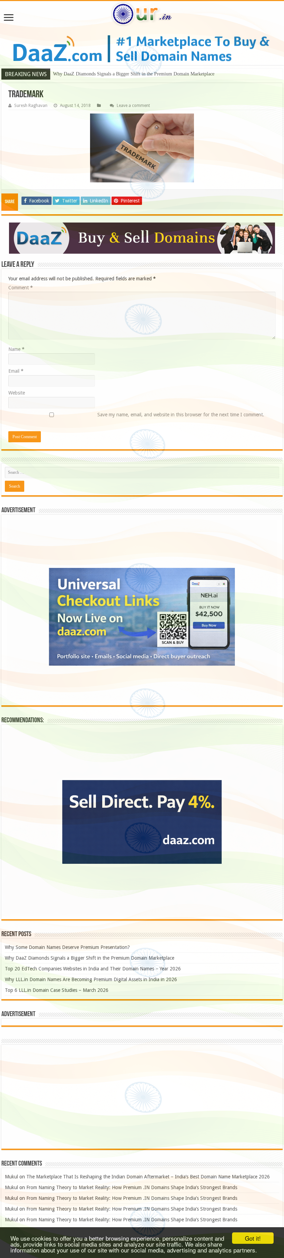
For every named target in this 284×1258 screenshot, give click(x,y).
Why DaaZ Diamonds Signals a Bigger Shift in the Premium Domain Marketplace (133, 73)
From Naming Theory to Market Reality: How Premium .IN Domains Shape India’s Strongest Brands (131, 1187)
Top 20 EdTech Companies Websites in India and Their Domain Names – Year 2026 (93, 968)
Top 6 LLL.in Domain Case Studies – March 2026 (56, 990)
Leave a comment (133, 105)
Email (16, 371)
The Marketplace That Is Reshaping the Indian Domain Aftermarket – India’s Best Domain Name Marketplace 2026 (148, 1176)
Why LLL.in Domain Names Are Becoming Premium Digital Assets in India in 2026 (91, 979)
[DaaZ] (142, 238)
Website (16, 393)
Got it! (253, 1238)
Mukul (11, 1176)
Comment (20, 287)
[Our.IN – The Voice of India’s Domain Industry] (142, 14)
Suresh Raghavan (30, 105)
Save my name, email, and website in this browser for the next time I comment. (180, 414)
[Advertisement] (142, 1096)
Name (16, 349)
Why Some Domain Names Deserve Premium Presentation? (67, 947)
